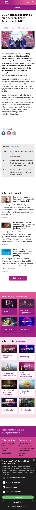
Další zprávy (18, 278)
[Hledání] (32, 2)
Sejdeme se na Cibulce (26, 448)
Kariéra (4, 451)
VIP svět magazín (24, 443)
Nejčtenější (15, 146)
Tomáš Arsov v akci (25, 446)
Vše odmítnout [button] (18, 502)
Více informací (6, 474)
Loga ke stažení (7, 453)
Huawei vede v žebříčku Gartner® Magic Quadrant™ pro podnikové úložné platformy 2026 (21, 163)
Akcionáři (5, 448)
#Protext (13, 28)
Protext (18, 7)
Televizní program (8, 443)
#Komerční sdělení (24, 28)
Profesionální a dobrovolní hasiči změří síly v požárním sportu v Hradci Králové (21, 154)
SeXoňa (21, 455)
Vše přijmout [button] (18, 497)
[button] (18, 506)
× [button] (33, 460)
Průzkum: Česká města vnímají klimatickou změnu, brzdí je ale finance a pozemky (20, 172)
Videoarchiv (6, 446)
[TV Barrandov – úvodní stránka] (6, 2)
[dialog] (18, 484)
